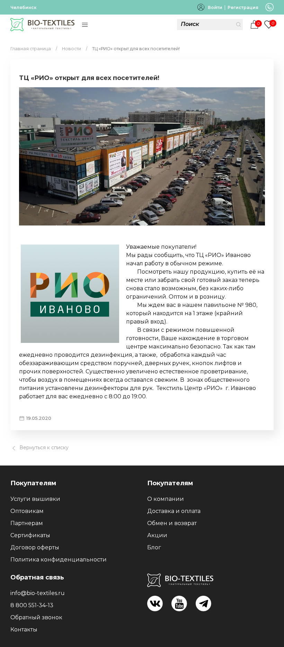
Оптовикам (27, 511)
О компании (165, 499)
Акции (157, 535)
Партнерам (26, 523)
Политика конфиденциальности (58, 559)
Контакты (23, 629)
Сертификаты (30, 535)
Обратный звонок (36, 617)
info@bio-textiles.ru (37, 593)
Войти (215, 7)
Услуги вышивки (35, 499)
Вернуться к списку (43, 447)
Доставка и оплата (174, 511)
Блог (154, 547)
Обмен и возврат (172, 523)
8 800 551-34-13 (31, 605)
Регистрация (243, 7)
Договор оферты (34, 547)
